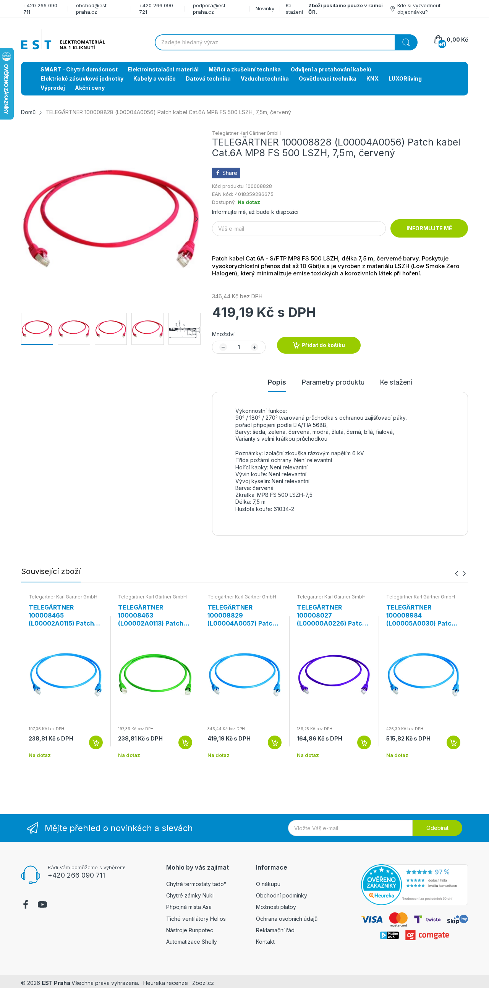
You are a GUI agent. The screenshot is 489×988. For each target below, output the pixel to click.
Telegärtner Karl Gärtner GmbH (246, 133)
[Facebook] (25, 905)
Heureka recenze (165, 983)
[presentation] (456, 573)
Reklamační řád (275, 930)
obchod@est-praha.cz (92, 8)
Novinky (265, 8)
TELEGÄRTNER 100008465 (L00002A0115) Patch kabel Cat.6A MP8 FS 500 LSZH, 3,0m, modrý (64, 615)
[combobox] (285, 42)
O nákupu (268, 884)
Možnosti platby (276, 907)
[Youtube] (42, 905)
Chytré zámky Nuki (190, 895)
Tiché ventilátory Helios (196, 918)
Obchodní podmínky (281, 895)
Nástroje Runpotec (189, 930)
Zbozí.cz (203, 983)
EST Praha (56, 983)
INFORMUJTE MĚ (429, 228)
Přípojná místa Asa (189, 907)
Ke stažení (294, 8)
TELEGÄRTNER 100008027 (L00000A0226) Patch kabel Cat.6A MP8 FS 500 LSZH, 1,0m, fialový (333, 615)
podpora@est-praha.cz (210, 8)
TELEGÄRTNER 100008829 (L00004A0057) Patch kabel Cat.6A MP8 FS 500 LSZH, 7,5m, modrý (242, 615)
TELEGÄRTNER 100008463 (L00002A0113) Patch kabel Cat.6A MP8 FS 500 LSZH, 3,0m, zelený (154, 615)
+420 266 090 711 (76, 875)
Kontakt (265, 941)
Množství (223, 334)
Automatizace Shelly (191, 941)
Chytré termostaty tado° (196, 884)
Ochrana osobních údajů (286, 918)
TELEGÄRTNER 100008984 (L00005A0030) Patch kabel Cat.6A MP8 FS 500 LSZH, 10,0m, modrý (420, 615)
